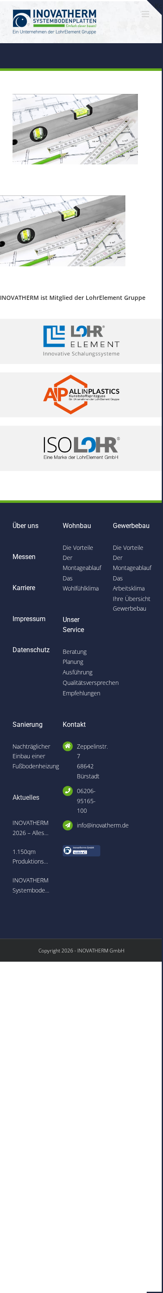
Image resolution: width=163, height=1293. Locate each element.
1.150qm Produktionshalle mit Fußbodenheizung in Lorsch (31, 857)
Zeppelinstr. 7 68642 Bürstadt (88, 761)
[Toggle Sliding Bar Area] (154, 7)
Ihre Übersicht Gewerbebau (131, 604)
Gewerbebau (131, 526)
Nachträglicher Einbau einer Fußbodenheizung (31, 756)
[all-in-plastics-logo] (81, 375)
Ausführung (77, 672)
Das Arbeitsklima (129, 583)
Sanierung (28, 724)
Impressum (29, 619)
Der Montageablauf (81, 563)
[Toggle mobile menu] (146, 14)
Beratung (75, 652)
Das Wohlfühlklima (81, 583)
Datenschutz (31, 650)
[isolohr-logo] (81, 428)
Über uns (25, 526)
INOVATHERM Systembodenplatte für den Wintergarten (31, 885)
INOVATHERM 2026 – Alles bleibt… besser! (30, 828)
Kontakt (74, 724)
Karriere (24, 588)
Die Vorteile (78, 548)
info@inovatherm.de (88, 825)
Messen (24, 557)
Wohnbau (77, 526)
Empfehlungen (81, 693)
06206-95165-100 (86, 801)
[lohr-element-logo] (81, 321)
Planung (73, 662)
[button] (15, 1278)
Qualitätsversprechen (81, 683)
